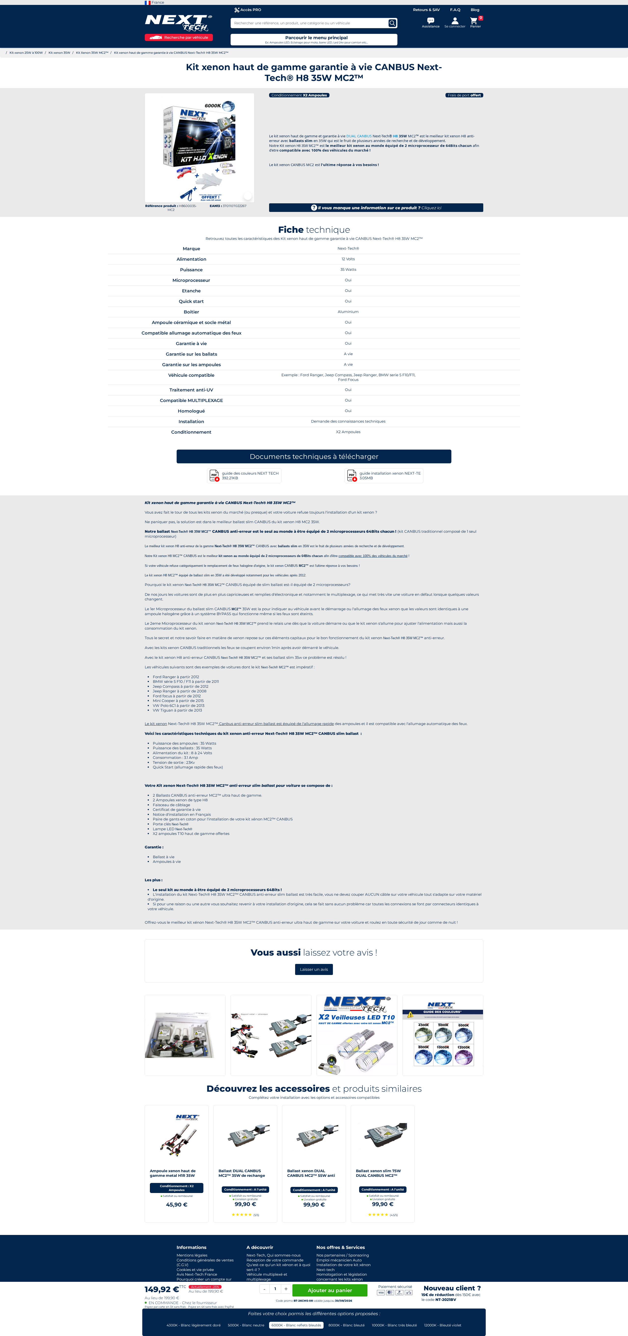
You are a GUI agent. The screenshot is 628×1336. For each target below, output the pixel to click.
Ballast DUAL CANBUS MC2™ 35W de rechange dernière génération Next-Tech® (243, 1178)
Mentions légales (192, 1255)
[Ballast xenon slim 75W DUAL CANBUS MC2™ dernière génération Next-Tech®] (382, 1136)
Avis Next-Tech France (197, 1274)
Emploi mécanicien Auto (339, 1260)
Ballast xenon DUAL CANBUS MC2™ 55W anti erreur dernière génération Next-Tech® (312, 1178)
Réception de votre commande (275, 1260)
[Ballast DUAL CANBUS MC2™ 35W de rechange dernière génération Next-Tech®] (245, 1136)
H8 (395, 135)
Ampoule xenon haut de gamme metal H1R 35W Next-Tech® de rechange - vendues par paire (174, 1178)
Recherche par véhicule (186, 37)
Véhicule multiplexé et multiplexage (267, 1277)
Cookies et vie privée (195, 1269)
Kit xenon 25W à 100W (26, 52)
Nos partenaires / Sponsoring (342, 1255)
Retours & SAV (426, 9)
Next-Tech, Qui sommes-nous (274, 1255)
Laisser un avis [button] (314, 969)
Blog (475, 9)
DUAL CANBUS (359, 135)
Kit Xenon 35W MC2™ (92, 52)
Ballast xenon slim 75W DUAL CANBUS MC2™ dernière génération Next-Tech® (380, 1178)
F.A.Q (455, 9)
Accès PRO (250, 9)
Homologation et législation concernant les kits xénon (341, 1277)
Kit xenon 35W (59, 52)
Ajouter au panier (330, 1290)
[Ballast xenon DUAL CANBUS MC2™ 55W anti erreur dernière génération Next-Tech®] (314, 1136)
